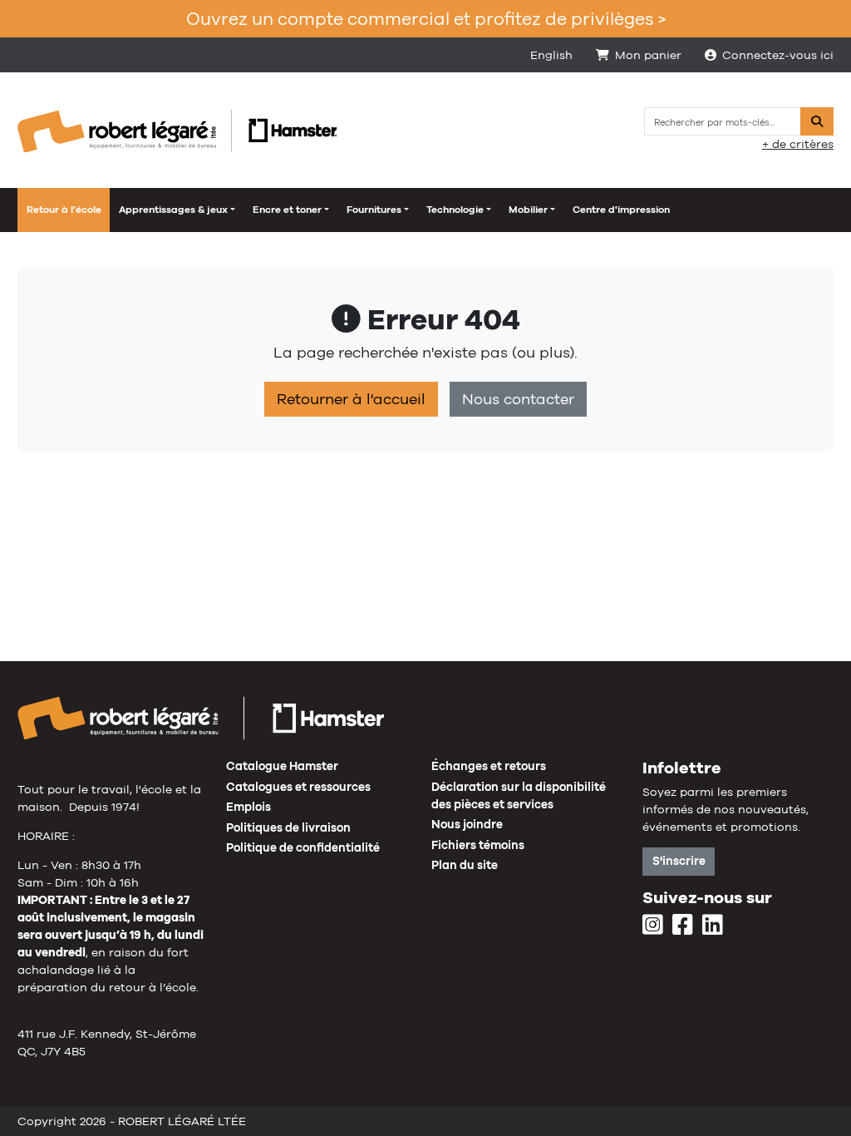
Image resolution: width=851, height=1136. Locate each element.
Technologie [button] (455, 209)
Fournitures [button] (374, 209)
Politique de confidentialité (303, 847)
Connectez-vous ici (778, 55)
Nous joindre (467, 824)
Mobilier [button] (528, 209)
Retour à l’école (64, 209)
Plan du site (464, 865)
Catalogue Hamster (282, 766)
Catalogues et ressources (298, 786)
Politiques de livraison (288, 827)
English (551, 55)
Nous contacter (518, 399)
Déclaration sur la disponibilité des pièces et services (518, 795)
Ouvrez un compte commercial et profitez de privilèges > (426, 18)
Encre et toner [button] (287, 209)
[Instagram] (652, 925)
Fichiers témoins (477, 845)
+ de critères (798, 144)
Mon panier (648, 55)
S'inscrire (679, 860)
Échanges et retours (488, 766)
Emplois (248, 806)
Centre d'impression (621, 209)
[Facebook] (682, 925)
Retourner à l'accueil (351, 399)
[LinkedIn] (712, 925)
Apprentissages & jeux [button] (173, 209)
